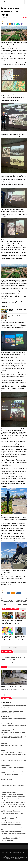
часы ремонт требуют (8, 840)
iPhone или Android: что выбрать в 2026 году (10, 655)
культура (25, 17)
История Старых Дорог (6, 702)
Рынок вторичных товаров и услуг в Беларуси (10, 709)
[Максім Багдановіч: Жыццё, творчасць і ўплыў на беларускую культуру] (20, 631)
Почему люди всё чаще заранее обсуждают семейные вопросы (14, 788)
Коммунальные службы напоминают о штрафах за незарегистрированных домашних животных (21, 602)
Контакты (14, 846)
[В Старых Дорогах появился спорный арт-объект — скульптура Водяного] (4, 311)
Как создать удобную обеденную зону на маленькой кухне (12, 800)
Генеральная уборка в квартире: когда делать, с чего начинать (13, 739)
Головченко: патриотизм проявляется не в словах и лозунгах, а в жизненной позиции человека (7, 602)
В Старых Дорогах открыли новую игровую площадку (12, 794)
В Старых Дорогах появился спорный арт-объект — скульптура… (16, 309)
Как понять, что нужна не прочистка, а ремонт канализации (13, 802)
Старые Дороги (4, 1)
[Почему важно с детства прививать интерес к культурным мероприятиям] (7, 631)
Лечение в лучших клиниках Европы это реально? (11, 831)
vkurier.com (24, 587)
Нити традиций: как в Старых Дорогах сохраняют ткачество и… (17, 315)
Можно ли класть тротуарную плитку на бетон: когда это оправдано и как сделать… (13, 687)
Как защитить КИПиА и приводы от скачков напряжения (12, 804)
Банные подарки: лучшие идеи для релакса (9, 758)
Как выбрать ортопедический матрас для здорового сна (12, 752)
